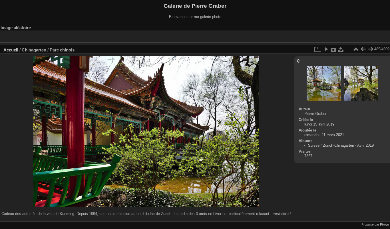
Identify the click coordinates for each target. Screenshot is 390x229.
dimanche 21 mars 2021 (324, 135)
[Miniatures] (355, 49)
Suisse (313, 145)
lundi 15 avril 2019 (319, 124)
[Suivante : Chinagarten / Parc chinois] (370, 49)
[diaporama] (326, 49)
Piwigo (384, 224)
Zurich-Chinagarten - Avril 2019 (348, 145)
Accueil (10, 49)
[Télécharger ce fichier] (341, 49)
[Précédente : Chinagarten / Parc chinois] (363, 49)
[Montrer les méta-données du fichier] (333, 49)
